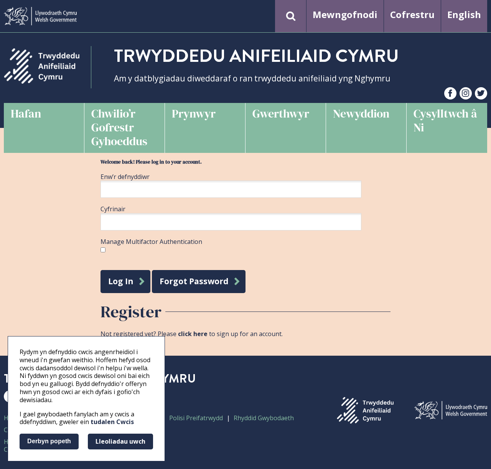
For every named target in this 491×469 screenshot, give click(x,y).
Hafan (26, 113)
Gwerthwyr (280, 113)
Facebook (450, 94)
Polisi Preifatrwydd (196, 418)
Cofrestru (412, 14)
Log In (120, 281)
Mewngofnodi (345, 14)
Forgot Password (194, 281)
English (464, 14)
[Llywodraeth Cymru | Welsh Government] (40, 16)
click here (193, 334)
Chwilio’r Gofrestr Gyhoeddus (119, 127)
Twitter (481, 94)
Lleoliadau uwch (120, 441)
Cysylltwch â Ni (445, 120)
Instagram (466, 94)
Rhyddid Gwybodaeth (264, 418)
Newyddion (361, 113)
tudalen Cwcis (112, 422)
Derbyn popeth (49, 441)
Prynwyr (194, 113)
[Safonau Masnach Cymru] (41, 66)
